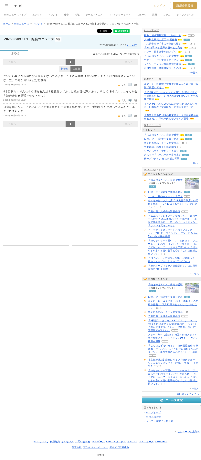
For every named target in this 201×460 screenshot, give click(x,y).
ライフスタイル (185, 14)
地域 (77, 14)
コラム (167, 14)
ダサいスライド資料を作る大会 (161, 150)
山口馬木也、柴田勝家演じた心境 (162, 68)
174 (184, 159)
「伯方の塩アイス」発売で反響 (161, 55)
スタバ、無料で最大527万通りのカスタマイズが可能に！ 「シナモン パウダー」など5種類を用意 (172, 338)
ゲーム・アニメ (94, 14)
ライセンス (67, 441)
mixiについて (41, 441)
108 (188, 135)
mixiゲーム (98, 441)
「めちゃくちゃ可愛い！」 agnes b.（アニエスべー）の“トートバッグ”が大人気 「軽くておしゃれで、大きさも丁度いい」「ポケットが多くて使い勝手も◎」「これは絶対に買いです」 (173, 247)
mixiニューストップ (15, 14)
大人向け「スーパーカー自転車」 (162, 154)
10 (183, 143)
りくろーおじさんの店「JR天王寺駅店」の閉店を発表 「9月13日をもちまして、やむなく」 (173, 204)
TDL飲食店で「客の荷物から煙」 (162, 43)
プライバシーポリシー (95, 447)
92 (188, 60)
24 (191, 35)
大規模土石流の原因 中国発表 (160, 39)
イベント (132, 441)
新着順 (64, 68)
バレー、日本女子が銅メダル (160, 51)
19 (192, 48)
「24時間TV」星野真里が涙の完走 (163, 47)
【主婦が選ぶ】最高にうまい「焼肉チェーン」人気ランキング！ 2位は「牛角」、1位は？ (173, 363)
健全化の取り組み (119, 447)
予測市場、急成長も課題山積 (160, 147)
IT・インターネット (120, 14)
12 (157, 207)
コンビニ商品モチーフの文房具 (161, 143)
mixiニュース (21, 23)
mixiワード (161, 441)
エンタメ (37, 14)
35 (191, 44)
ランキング (150, 169)
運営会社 (76, 447)
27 (186, 52)
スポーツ (141, 14)
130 (183, 151)
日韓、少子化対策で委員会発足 (161, 138)
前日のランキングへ (188, 394)
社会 (66, 14)
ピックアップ (151, 30)
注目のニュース (152, 125)
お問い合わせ (82, 441)
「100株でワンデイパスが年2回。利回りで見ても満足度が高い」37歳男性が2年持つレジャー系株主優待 (171, 95)
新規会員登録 (185, 5)
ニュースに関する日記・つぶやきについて (116, 53)
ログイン (159, 5)
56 (188, 139)
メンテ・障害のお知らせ (159, 421)
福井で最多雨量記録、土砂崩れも (162, 35)
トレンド (53, 14)
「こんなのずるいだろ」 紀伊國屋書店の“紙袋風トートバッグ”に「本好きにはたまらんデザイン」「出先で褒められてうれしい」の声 (173, 349)
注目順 (76, 68)
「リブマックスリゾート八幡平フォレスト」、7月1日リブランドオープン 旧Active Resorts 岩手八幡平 (173, 233)
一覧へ (194, 72)
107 (188, 56)
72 (187, 40)
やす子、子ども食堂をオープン (161, 60)
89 (191, 64)
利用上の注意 (153, 417)
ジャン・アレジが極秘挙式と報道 (162, 64)
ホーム (7, 23)
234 (185, 155)
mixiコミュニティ (116, 441)
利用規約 (55, 441)
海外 (154, 14)
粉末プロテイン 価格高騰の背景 (161, 158)
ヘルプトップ (153, 412)
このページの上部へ (189, 431)
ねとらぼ (132, 45)
